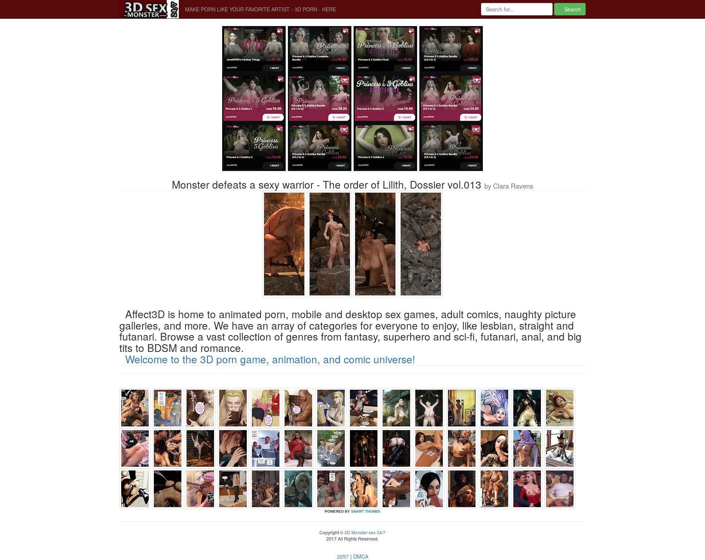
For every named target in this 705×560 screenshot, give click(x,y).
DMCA (360, 556)
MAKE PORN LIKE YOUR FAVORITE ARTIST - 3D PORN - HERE (260, 9)
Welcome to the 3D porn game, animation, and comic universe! (270, 359)
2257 (343, 556)
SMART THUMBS (365, 511)
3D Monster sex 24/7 (364, 532)
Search (572, 9)
